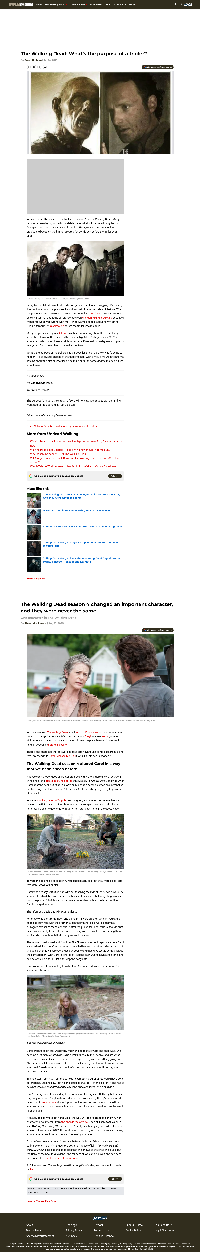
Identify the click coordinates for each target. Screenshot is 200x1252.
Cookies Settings (104, 1235)
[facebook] (175, 4)
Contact (98, 1225)
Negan (105, 736)
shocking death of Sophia (51, 800)
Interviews (96, 4)
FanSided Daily (163, 1225)
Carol (52, 755)
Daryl (88, 736)
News (39, 4)
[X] (181, 4)
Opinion (40, 578)
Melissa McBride (66, 755)
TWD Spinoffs (77, 4)
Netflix (34, 1169)
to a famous (49, 1102)
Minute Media (23, 1244)
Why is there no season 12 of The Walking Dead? (58, 453)
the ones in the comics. (74, 1121)
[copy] (45, 67)
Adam (62, 333)
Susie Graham (33, 60)
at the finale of (62, 1158)
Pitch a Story (33, 1230)
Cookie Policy (133, 1230)
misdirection (56, 325)
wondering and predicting (97, 317)
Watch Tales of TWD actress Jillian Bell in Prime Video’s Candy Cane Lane (73, 466)
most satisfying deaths (58, 780)
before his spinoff (58, 744)
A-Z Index (71, 1235)
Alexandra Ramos (35, 623)
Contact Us (120, 4)
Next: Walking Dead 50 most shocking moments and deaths (62, 426)
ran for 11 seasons (87, 732)
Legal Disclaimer (164, 1230)
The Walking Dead (55, 4)
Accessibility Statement (40, 1235)
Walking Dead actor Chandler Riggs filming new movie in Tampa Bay (70, 449)
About (108, 4)
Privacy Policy (74, 1230)
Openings (71, 1225)
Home (30, 578)
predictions (96, 313)
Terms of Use (101, 1230)
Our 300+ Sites (134, 1225)
